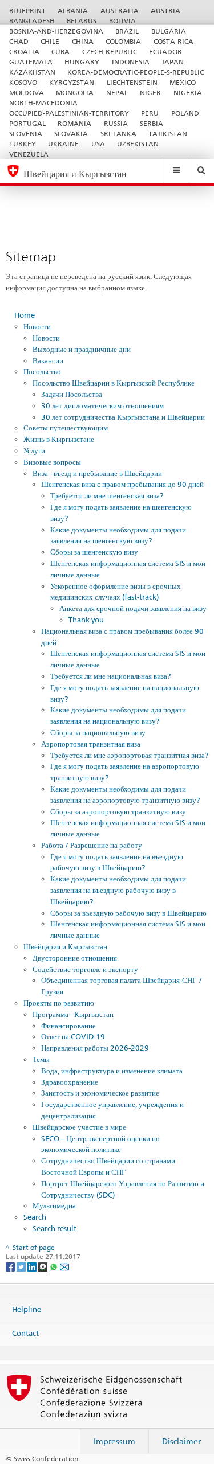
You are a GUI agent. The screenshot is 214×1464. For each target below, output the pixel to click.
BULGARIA (168, 31)
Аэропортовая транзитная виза (90, 743)
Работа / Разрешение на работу (91, 845)
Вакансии (48, 360)
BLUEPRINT (27, 10)
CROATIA (24, 51)
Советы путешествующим (65, 427)
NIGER (150, 92)
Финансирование (68, 1025)
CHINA (83, 41)
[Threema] (43, 1266)
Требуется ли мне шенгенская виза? (106, 495)
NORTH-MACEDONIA (43, 103)
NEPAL (117, 92)
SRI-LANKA (118, 133)
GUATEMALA (31, 62)
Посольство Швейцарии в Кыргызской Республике (114, 382)
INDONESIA (131, 62)
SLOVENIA (25, 133)
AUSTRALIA (119, 10)
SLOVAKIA (71, 133)
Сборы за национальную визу (98, 732)
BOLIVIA (122, 21)
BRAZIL (127, 31)
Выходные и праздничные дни (82, 349)
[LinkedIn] (32, 1266)
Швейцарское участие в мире (79, 1126)
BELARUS (81, 21)
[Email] (64, 1266)
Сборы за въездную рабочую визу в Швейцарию (128, 912)
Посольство (42, 371)
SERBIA (151, 123)
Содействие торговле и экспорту (85, 969)
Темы (41, 1059)
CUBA (60, 51)
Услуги (34, 450)
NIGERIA (187, 92)
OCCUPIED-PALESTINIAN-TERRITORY (69, 113)
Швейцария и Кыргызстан (65, 946)
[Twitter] (22, 1266)
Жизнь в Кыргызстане (58, 439)
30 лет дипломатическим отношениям (102, 405)
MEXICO (182, 82)
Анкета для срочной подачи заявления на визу (133, 608)
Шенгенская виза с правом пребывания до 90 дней (122, 484)
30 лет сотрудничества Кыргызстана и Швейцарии (123, 416)
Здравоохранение (69, 1081)
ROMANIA (74, 123)
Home (24, 314)
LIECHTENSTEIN (132, 82)
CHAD (19, 41)
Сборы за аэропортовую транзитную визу (118, 811)
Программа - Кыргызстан (73, 1014)
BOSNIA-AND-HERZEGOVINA (56, 31)
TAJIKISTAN (167, 133)
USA (98, 144)
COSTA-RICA (173, 41)
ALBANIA (73, 10)
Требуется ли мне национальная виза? (110, 675)
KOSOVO (23, 82)
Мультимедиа (54, 1205)
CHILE (50, 41)
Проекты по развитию (58, 1002)
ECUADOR (165, 51)
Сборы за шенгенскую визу (94, 551)
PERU (150, 113)
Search (34, 1216)
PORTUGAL (27, 123)
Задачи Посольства (71, 394)
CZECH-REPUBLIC (109, 51)
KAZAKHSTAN (32, 72)
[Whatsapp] (54, 1266)
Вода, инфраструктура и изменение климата (112, 1070)
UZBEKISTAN (138, 144)
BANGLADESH (32, 21)
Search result (54, 1228)
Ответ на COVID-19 (73, 1036)
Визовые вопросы (52, 461)
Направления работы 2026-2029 (95, 1047)
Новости (37, 326)
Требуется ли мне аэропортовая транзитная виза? (129, 755)
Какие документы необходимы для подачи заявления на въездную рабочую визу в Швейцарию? (118, 890)
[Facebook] (11, 1266)
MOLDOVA (26, 92)
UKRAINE (63, 144)
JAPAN (172, 62)
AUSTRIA (165, 10)
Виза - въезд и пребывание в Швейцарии (97, 473)
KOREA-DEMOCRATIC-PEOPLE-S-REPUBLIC (135, 72)
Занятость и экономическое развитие (100, 1092)
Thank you (86, 619)
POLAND (185, 113)
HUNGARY (81, 62)
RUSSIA (116, 123)
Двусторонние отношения (75, 957)
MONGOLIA (75, 92)
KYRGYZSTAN (71, 82)
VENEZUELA (29, 154)
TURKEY (22, 144)
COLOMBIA (123, 41)
